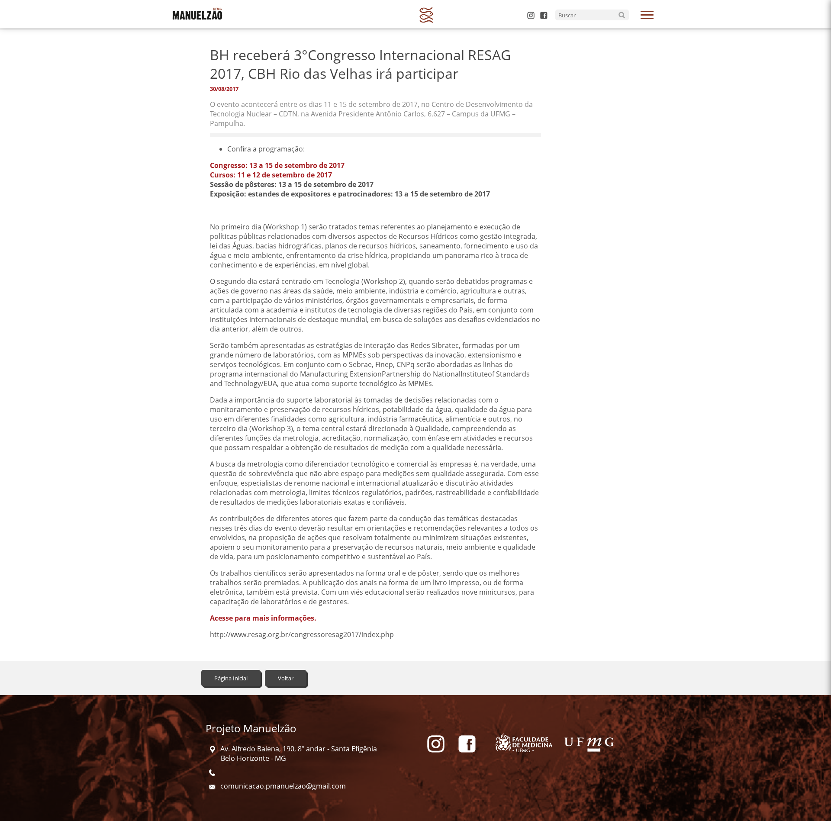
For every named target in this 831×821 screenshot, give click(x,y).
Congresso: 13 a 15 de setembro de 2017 (277, 165)
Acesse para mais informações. (263, 618)
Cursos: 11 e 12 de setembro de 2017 (271, 175)
